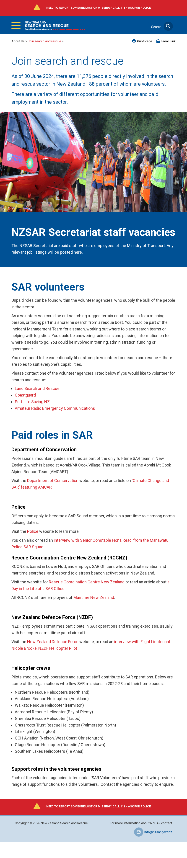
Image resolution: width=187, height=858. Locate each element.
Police (32, 531)
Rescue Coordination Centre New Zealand (87, 582)
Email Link (168, 41)
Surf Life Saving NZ (32, 401)
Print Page (144, 41)
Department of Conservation (52, 480)
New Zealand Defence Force (52, 641)
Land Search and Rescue (37, 388)
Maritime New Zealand (93, 597)
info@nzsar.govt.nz (158, 832)
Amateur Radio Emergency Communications (55, 408)
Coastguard (25, 395)
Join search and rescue (45, 41)
